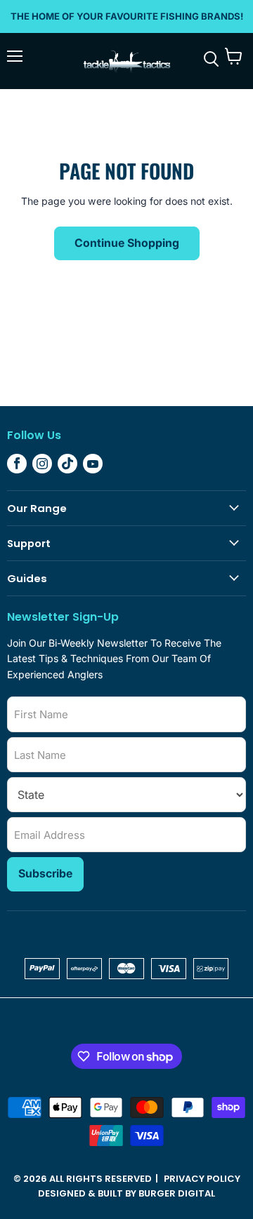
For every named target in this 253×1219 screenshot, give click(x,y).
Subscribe (45, 873)
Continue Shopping (126, 243)
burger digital (176, 1193)
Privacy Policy (202, 1178)
